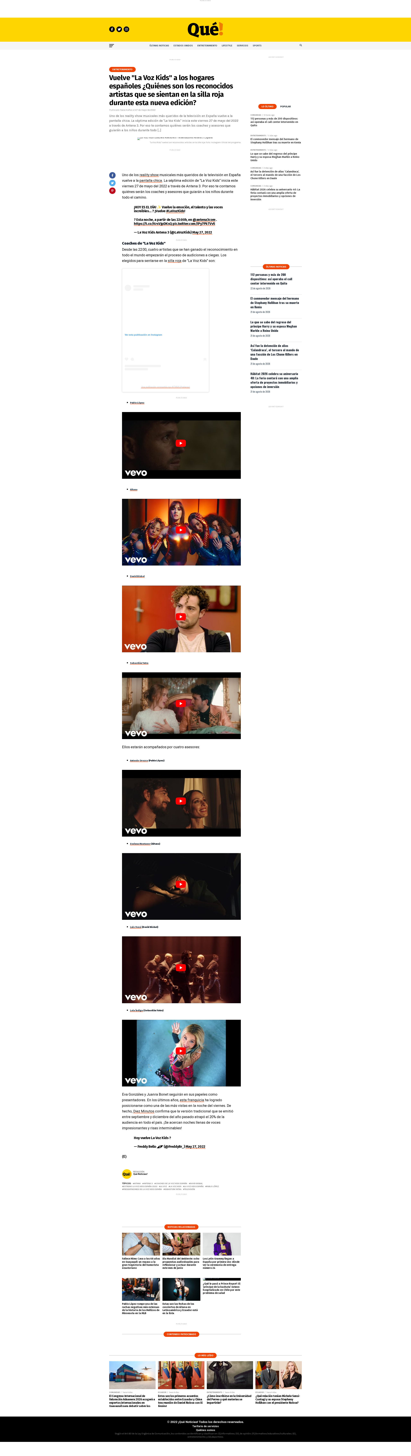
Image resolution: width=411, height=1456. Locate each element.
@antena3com (204, 219)
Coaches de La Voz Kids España (171, 1184)
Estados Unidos (183, 45)
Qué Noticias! (140, 1174)
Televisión (189, 1189)
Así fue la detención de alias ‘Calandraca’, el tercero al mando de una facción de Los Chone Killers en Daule (274, 352)
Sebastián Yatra (173, 1189)
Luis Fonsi (135, 927)
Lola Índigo (136, 1010)
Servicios (242, 45)
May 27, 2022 (202, 232)
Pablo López (137, 402)
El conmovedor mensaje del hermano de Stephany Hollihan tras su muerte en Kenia (274, 302)
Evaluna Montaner (140, 843)
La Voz (163, 1186)
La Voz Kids (175, 1186)
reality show (149, 175)
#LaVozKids (175, 211)
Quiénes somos (205, 1430)
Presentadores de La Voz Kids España (142, 1189)
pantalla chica (151, 181)
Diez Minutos (143, 1111)
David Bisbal (196, 1184)
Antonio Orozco (139, 760)
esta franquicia (192, 1100)
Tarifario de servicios (205, 1426)
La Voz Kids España (194, 1186)
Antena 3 (148, 1184)
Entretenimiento (207, 45)
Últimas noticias (159, 45)
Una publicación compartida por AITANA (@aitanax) (165, 387)
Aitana (133, 489)
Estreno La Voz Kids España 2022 (140, 1186)
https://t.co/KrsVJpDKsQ (153, 223)
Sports (257, 45)
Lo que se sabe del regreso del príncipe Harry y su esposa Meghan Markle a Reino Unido (273, 326)
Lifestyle (227, 45)
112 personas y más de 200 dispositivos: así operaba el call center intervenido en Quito (271, 278)
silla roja (174, 261)
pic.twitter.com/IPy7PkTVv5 (194, 223)
